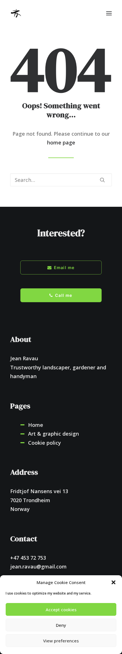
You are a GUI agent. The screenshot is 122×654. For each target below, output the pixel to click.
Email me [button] (64, 267)
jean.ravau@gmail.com (38, 566)
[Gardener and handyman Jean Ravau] (16, 13)
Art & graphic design (53, 433)
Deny (61, 625)
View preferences (61, 641)
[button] (113, 582)
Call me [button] (63, 295)
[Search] (61, 179)
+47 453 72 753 (28, 557)
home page (61, 142)
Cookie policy (44, 442)
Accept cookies (61, 609)
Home (35, 424)
